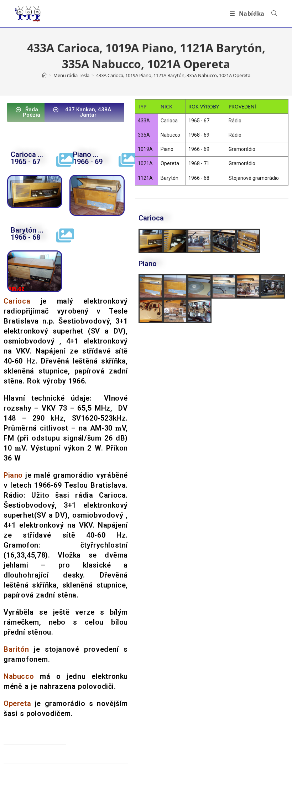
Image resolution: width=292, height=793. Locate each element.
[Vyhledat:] (271, 13)
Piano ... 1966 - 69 (88, 158)
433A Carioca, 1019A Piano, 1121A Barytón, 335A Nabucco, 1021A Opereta (173, 75)
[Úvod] (44, 75)
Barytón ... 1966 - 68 (27, 234)
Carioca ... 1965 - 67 (27, 158)
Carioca (112, 495)
